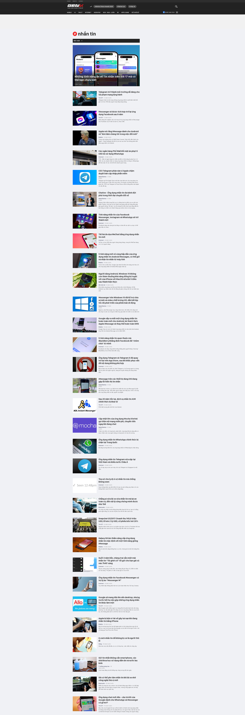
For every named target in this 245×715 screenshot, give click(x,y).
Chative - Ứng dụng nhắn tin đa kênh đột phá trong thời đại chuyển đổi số (117, 194)
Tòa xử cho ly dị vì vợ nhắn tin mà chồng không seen (117, 480)
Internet (88, 12)
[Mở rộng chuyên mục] (177, 12)
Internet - (102, 157)
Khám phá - (102, 507)
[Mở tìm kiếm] (176, 6)
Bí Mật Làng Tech (170, 12)
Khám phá (97, 12)
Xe (118, 12)
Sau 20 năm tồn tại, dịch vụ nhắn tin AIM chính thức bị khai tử (117, 400)
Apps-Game (125, 12)
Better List (121, 6)
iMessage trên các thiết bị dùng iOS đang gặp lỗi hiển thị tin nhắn (118, 380)
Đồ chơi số (135, 12)
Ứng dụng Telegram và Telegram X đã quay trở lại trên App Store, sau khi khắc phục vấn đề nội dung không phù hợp (119, 360)
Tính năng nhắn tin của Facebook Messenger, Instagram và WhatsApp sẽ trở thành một (118, 217)
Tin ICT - (101, 98)
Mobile (69, 12)
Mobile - (101, 137)
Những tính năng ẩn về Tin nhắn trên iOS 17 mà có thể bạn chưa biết (105, 78)
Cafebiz (81, 1)
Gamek (69, 1)
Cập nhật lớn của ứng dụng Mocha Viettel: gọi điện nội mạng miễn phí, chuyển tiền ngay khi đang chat (118, 421)
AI (75, 12)
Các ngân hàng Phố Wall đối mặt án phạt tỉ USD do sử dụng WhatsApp (118, 152)
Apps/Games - (103, 176)
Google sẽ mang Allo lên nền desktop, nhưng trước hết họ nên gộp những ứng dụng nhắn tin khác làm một (119, 600)
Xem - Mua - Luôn (108, 12)
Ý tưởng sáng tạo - (104, 666)
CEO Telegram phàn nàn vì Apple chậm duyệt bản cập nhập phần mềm (116, 172)
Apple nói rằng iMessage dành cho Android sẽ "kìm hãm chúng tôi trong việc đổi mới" (119, 132)
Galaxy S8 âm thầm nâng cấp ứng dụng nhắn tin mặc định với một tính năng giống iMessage (118, 541)
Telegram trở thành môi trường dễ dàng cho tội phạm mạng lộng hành (119, 93)
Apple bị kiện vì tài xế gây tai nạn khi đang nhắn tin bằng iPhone (118, 619)
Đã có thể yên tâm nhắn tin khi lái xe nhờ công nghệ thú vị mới (117, 678)
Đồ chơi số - (102, 285)
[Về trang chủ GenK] (75, 6)
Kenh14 (75, 1)
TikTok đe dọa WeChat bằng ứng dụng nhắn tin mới (119, 235)
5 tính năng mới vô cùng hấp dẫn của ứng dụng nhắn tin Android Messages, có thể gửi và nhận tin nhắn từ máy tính (119, 257)
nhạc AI (133, 6)
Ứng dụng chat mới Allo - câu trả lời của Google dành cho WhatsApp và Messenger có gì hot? (118, 700)
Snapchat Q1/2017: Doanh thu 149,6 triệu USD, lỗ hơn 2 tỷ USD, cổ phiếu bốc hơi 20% (118, 519)
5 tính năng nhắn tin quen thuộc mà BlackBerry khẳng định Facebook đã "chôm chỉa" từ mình (119, 341)
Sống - (101, 644)
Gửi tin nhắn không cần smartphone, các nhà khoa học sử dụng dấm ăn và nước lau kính (118, 660)
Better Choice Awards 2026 (104, 6)
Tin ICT (80, 12)
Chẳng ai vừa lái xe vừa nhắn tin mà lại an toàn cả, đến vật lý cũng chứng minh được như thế (118, 501)
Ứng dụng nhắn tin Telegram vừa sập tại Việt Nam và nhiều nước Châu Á (117, 460)
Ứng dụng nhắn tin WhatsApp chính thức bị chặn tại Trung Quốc (118, 441)
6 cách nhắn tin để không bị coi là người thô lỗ (119, 639)
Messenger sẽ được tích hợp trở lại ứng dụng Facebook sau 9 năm (117, 113)
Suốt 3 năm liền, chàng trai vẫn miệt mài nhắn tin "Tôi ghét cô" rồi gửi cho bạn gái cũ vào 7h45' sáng (119, 560)
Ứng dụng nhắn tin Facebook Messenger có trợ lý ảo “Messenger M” (119, 579)
